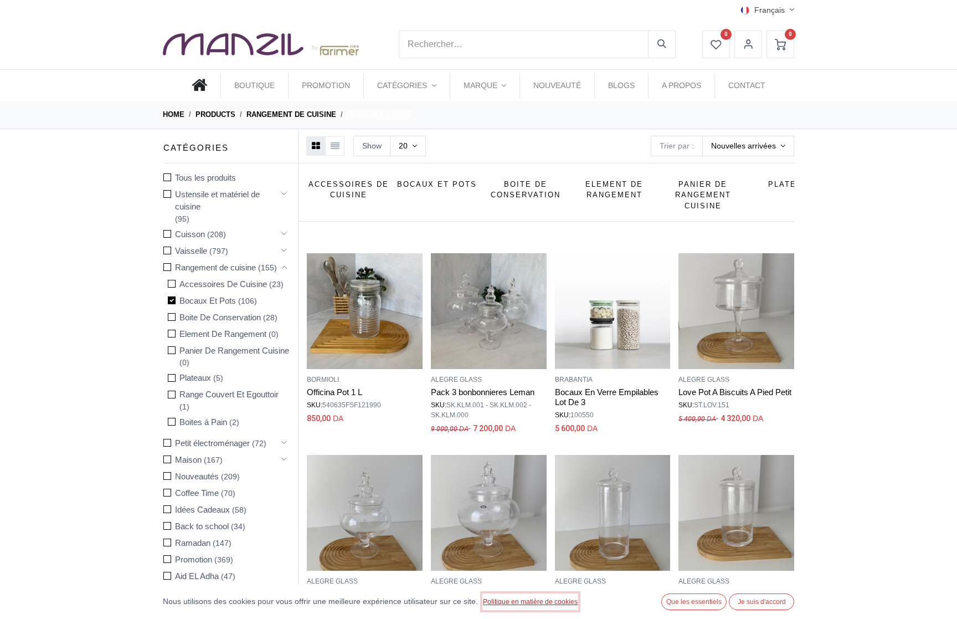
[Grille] (316, 146)
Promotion (193, 559)
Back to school (202, 526)
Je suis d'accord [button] (762, 602)
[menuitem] (199, 85)
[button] (748, 146)
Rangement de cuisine (291, 114)
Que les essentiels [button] (694, 602)
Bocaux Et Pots (207, 300)
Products (215, 114)
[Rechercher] (662, 44)
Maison (188, 459)
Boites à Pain (203, 422)
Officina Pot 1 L (334, 392)
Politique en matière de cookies (530, 602)
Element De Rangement (222, 334)
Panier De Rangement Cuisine (234, 350)
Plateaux (195, 377)
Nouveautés (197, 476)
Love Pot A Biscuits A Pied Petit (734, 392)
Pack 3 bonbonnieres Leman (482, 392)
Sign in (748, 44)
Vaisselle (191, 250)
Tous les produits (205, 177)
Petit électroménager (212, 443)
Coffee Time (197, 493)
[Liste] (334, 146)
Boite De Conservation (220, 317)
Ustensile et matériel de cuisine (217, 201)
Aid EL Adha (197, 576)
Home (173, 114)
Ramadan (192, 543)
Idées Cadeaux (202, 509)
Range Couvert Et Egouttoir (229, 394)
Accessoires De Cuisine (223, 284)
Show (372, 145)
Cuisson (190, 234)
